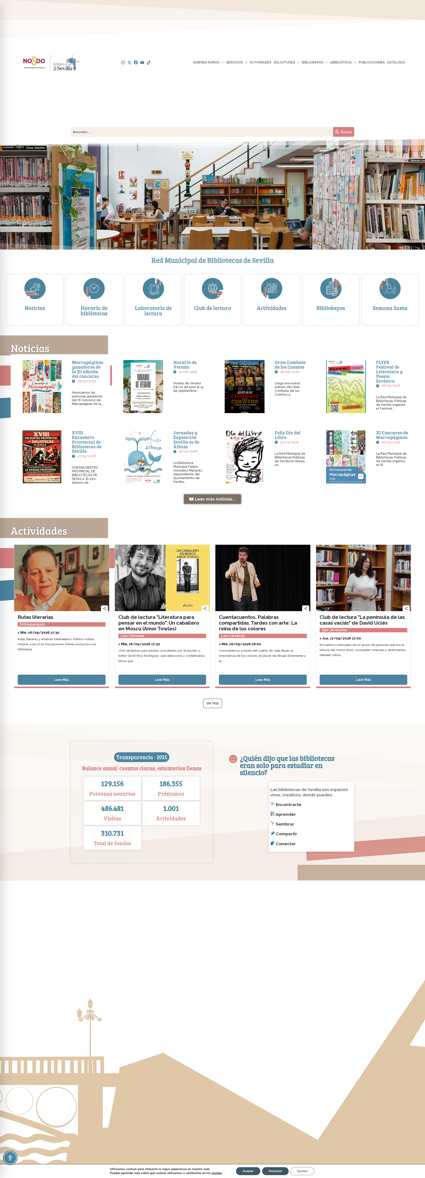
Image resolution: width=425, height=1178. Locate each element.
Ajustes (302, 1171)
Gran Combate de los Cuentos (290, 364)
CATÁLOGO (396, 62)
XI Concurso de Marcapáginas (392, 434)
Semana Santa (390, 308)
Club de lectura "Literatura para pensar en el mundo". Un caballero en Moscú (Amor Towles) (158, 622)
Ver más (212, 703)
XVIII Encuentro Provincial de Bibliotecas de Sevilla (86, 441)
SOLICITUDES (284, 62)
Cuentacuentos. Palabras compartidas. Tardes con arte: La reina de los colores (258, 622)
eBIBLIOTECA (341, 62)
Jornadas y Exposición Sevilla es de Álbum (186, 439)
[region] (212, 194)
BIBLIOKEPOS (312, 62)
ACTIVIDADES (260, 62)
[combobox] (202, 132)
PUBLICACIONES (371, 62)
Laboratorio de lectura (153, 310)
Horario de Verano (185, 364)
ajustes (217, 1173)
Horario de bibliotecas (94, 310)
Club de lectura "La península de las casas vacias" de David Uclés (362, 620)
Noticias (35, 308)
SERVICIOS (234, 62)
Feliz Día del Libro (287, 434)
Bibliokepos (331, 308)
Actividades (271, 308)
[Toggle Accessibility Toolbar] (10, 1158)
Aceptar (248, 1171)
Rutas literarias (35, 617)
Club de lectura (212, 308)
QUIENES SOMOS (206, 62)
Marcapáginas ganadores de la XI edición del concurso (87, 369)
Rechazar (275, 1171)
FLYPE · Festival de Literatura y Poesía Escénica (389, 371)
